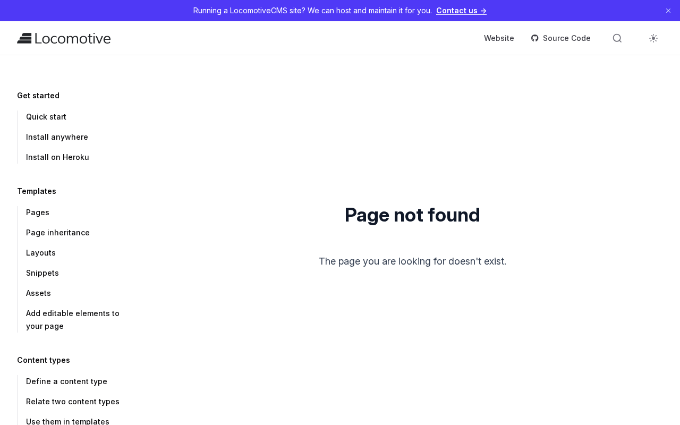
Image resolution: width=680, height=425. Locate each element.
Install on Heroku (57, 157)
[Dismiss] (668, 10)
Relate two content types (73, 401)
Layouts (41, 252)
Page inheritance (58, 232)
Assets (38, 293)
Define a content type (66, 381)
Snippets (42, 272)
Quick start (46, 116)
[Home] (63, 38)
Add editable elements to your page (73, 319)
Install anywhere (57, 136)
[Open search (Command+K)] (617, 38)
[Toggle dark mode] (653, 38)
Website (499, 37)
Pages (37, 212)
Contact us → (461, 10)
